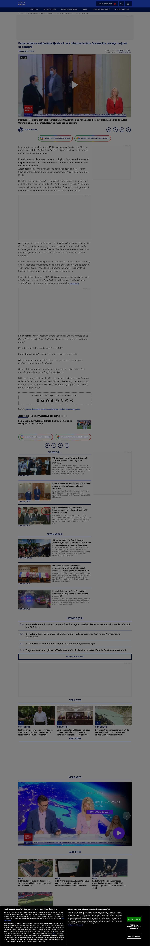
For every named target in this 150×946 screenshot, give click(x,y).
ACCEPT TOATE (134, 919)
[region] (75, 926)
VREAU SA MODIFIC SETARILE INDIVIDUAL (134, 927)
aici (54, 933)
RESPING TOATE (134, 936)
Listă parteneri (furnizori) (75, 925)
